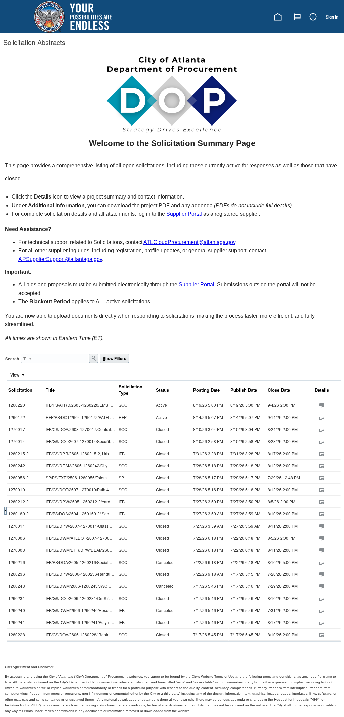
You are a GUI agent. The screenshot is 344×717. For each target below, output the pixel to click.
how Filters (114, 358)
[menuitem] (18, 374)
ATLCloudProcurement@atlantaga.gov (189, 242)
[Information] (313, 16)
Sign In (332, 17)
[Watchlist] (297, 16)
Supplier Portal (184, 214)
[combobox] (54, 358)
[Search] (93, 358)
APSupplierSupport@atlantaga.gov (60, 259)
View (14, 375)
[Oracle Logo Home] (73, 16)
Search (12, 359)
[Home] (278, 16)
